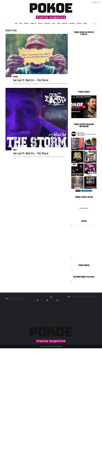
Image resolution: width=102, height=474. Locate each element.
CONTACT (85, 23)
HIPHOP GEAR (64, 23)
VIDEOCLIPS (26, 23)
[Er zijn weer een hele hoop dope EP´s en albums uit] (77, 144)
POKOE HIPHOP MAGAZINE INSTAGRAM (84, 125)
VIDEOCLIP (15, 76)
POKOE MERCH (72, 23)
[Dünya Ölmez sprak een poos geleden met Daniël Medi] (90, 170)
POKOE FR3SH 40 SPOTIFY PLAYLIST (84, 33)
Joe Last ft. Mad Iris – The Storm (30, 80)
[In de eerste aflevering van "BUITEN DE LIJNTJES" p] (77, 170)
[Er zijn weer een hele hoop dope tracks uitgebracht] (77, 157)
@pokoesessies (83, 208)
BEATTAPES (40, 23)
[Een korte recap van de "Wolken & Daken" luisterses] (77, 182)
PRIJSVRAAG (79, 23)
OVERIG (58, 23)
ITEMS (53, 23)
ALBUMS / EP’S (33, 23)
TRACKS (20, 23)
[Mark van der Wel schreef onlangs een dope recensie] (90, 144)
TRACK (15, 149)
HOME (16, 23)
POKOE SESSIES (47, 23)
